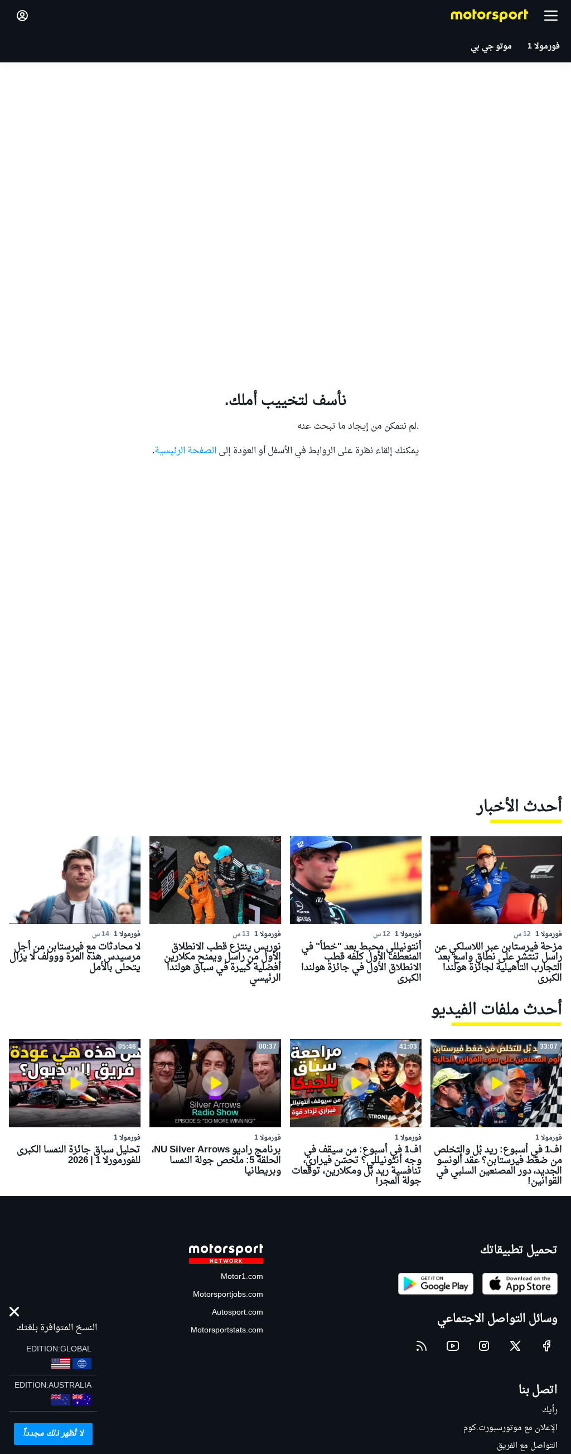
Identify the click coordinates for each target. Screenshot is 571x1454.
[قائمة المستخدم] (22, 15)
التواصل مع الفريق (527, 1445)
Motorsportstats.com (227, 1330)
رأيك (550, 1410)
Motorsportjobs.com (228, 1294)
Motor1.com (242, 1277)
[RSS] (421, 1346)
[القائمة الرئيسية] (551, 16)
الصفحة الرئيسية (185, 451)
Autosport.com (237, 1312)
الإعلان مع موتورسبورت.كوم (510, 1428)
